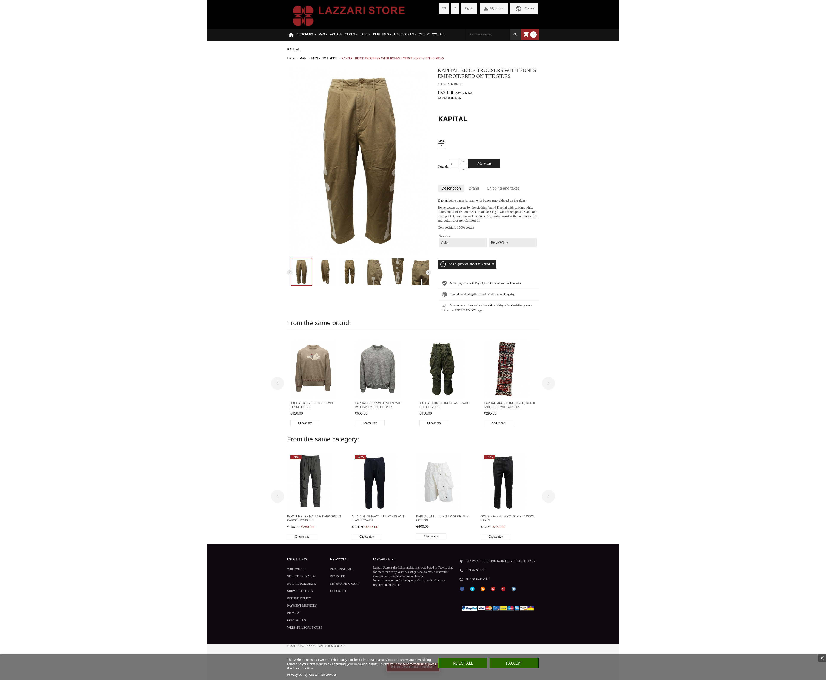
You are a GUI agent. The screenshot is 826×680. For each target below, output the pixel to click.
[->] (548, 383)
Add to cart (484, 163)
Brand (474, 188)
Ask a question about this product (471, 264)
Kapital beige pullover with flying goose (312, 405)
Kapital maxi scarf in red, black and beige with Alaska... (509, 405)
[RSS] (483, 588)
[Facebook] (462, 588)
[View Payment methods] (498, 607)
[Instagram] (514, 588)
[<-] (277, 383)
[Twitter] (472, 588)
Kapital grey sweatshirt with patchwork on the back (378, 405)
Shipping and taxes (503, 188)
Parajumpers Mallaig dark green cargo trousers (314, 518)
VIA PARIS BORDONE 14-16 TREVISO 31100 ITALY (500, 561)
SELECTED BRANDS (301, 576)
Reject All (463, 663)
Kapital (443, 200)
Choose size (305, 423)
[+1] (463, 161)
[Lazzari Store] (348, 15)
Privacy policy (297, 674)
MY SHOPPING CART (344, 583)
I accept (514, 663)
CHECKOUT (338, 591)
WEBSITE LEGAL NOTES (304, 627)
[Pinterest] (503, 588)
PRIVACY (293, 613)
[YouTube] (493, 588)
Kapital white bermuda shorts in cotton (442, 518)
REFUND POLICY (299, 598)
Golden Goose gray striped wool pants (508, 518)
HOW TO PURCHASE (301, 583)
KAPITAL (293, 49)
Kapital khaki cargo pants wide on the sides (444, 405)
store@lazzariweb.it (478, 578)
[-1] (463, 169)
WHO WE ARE (297, 569)
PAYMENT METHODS (302, 605)
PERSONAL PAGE (342, 569)
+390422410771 (476, 570)
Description (451, 188)
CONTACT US (296, 620)
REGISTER (337, 576)
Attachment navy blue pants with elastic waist (378, 518)
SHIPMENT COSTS (300, 591)
